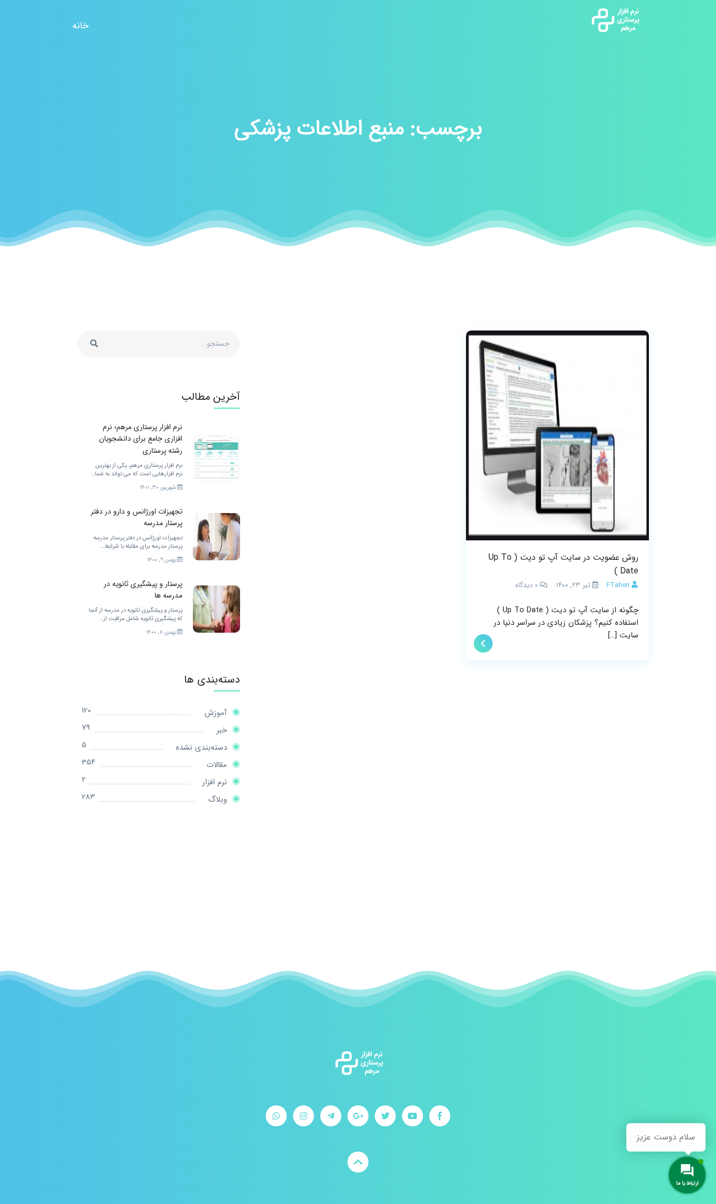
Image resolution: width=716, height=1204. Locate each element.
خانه (80, 25)
